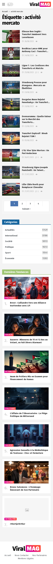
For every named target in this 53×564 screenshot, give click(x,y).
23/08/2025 (29, 72)
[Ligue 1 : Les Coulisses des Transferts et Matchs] (11, 70)
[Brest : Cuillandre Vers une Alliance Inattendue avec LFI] (26, 288)
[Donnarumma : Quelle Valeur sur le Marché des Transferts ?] (11, 121)
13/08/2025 (29, 126)
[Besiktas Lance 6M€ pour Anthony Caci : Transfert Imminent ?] (11, 53)
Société (26, 241)
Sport (26, 252)
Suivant (25, 209)
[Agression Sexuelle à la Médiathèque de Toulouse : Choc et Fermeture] (26, 435)
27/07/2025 (29, 174)
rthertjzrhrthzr (17, 524)
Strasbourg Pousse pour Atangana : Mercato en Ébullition (34, 85)
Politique (26, 247)
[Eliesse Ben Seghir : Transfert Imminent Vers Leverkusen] (11, 36)
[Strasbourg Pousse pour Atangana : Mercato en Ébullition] (11, 87)
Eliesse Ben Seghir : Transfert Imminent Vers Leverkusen (34, 34)
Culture (9, 482)
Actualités (26, 230)
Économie (26, 258)
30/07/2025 (29, 157)
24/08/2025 (29, 55)
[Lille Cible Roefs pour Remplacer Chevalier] (11, 189)
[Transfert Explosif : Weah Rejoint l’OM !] (11, 138)
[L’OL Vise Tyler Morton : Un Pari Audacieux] (11, 155)
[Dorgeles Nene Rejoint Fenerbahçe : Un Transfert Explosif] (11, 104)
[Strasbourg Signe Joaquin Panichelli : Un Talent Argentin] (11, 172)
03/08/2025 (29, 140)
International (26, 235)
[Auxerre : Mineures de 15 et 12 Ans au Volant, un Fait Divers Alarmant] (26, 325)
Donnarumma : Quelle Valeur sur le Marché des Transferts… (36, 119)
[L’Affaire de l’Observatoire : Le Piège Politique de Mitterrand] (26, 398)
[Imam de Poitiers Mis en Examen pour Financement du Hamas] (26, 362)
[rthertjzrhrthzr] (26, 509)
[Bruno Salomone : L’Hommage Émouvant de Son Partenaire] (26, 472)
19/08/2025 (29, 92)
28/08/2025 (29, 41)
